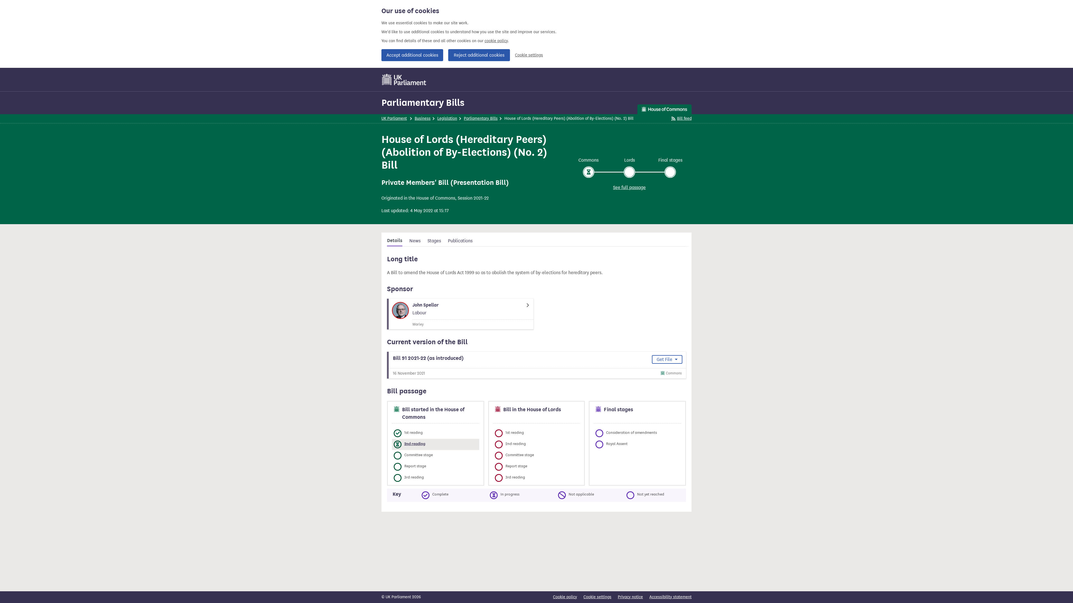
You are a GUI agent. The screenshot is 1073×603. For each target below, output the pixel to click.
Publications (460, 240)
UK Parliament (394, 118)
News (415, 240)
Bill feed (684, 118)
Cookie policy (565, 597)
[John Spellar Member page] (460, 314)
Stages (434, 240)
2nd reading (414, 443)
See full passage (629, 187)
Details (394, 240)
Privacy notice (630, 597)
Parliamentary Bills (422, 102)
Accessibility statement (670, 597)
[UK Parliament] (404, 79)
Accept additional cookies (412, 55)
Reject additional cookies (479, 55)
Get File (665, 359)
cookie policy (496, 41)
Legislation (447, 118)
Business (423, 118)
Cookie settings (529, 55)
